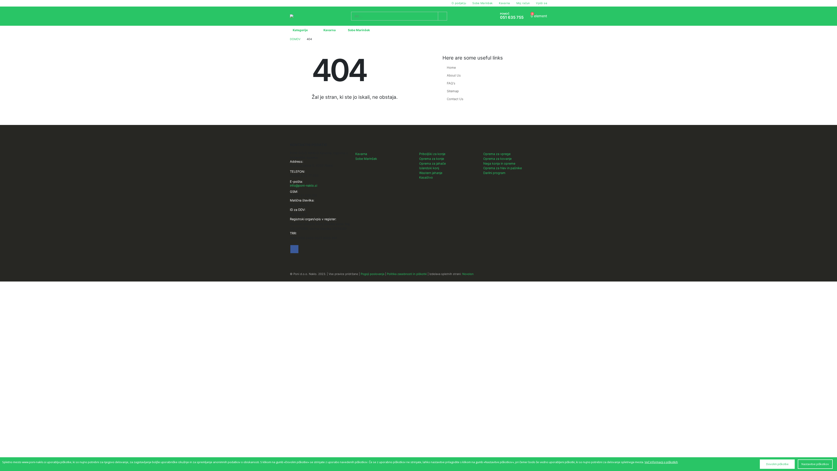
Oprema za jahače (432, 163)
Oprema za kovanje (497, 158)
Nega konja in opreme (499, 163)
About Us (454, 75)
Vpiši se (541, 3)
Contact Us (455, 99)
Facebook (294, 249)
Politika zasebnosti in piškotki (407, 274)
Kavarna (504, 3)
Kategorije (300, 30)
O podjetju (459, 3)
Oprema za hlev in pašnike (502, 168)
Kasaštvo (426, 177)
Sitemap (453, 91)
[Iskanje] (442, 16)
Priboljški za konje (432, 154)
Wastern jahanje (430, 173)
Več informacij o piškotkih (661, 462)
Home (451, 67)
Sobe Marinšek (482, 3)
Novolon (468, 274)
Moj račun (523, 3)
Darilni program (494, 173)
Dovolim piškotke (777, 464)
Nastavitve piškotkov (815, 464)
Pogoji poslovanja (372, 274)
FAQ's (451, 83)
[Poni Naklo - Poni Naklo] (300, 16)
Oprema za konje (431, 158)
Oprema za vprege (496, 154)
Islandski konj (429, 168)
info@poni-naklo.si (303, 185)
